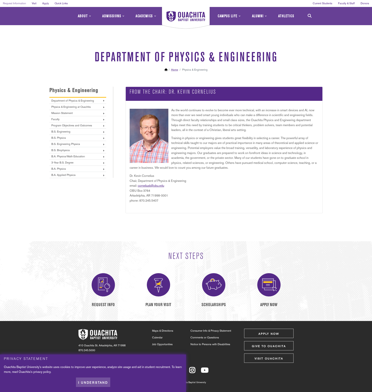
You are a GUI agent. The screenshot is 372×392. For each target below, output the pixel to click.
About (83, 16)
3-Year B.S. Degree (62, 162)
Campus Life (228, 16)
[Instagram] (192, 372)
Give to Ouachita (269, 346)
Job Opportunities (162, 344)
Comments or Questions (204, 337)
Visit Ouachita (269, 358)
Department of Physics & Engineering (72, 100)
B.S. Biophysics (60, 150)
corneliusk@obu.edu (151, 185)
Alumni (258, 16)
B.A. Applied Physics (63, 174)
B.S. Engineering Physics (65, 144)
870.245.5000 (86, 350)
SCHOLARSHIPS (214, 304)
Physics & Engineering (73, 90)
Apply (45, 3)
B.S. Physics (58, 137)
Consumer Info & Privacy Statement (210, 330)
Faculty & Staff (346, 3)
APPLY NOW (268, 304)
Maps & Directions (162, 330)
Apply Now (268, 333)
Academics (144, 16)
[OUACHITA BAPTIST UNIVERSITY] (186, 18)
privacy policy (42, 372)
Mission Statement (62, 113)
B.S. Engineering (60, 131)
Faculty (55, 119)
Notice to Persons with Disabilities (210, 344)
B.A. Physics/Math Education (68, 156)
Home (174, 69)
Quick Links (61, 3)
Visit (34, 3)
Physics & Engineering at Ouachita (71, 106)
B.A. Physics (58, 168)
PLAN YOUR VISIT (158, 304)
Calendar (157, 337)
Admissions (111, 16)
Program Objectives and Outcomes (71, 125)
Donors (365, 3)
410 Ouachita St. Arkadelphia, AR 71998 (102, 345)
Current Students (322, 3)
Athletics (286, 16)
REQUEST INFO (103, 304)
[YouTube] (204, 372)
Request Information (14, 3)
